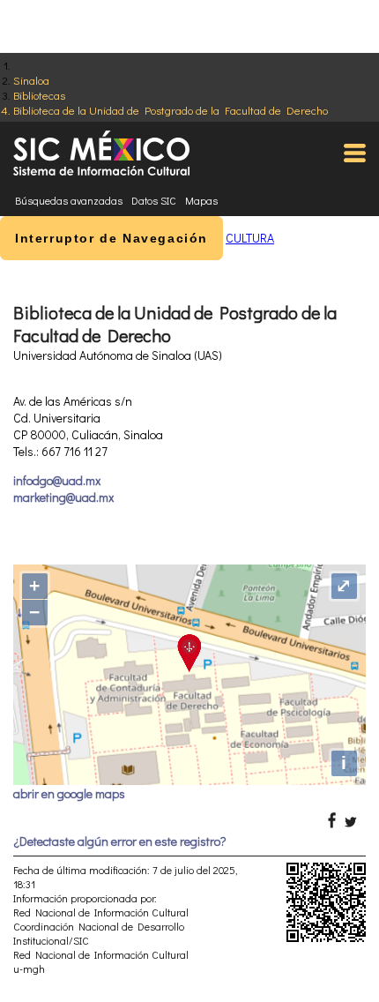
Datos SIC (153, 200)
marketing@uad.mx (63, 497)
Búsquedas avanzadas (69, 200)
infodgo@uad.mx (56, 480)
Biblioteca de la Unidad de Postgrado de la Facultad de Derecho (170, 109)
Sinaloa (31, 79)
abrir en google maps (69, 793)
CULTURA (250, 237)
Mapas (201, 200)
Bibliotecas (39, 94)
